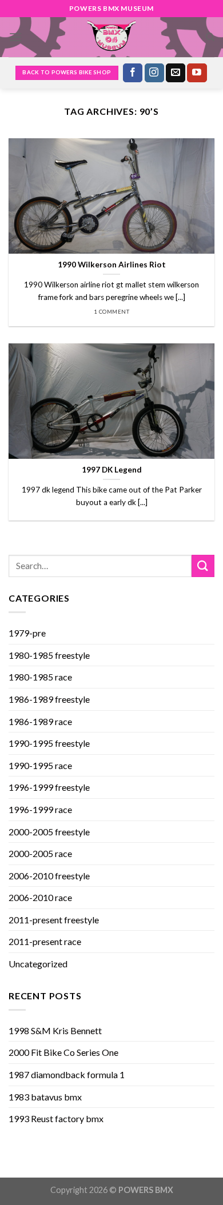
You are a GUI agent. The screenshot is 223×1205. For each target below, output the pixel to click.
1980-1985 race (40, 676)
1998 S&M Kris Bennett (55, 1030)
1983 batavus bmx (45, 1096)
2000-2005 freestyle (49, 831)
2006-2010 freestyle (49, 875)
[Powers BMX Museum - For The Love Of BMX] (111, 37)
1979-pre (27, 632)
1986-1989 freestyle (49, 699)
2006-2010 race (40, 897)
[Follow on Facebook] (132, 73)
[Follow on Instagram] (154, 73)
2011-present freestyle (54, 919)
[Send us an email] (175, 73)
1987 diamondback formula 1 (67, 1074)
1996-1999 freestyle (49, 787)
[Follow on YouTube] (196, 73)
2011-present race (45, 941)
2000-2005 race (40, 853)
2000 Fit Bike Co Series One (63, 1052)
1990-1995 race (40, 765)
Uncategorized (38, 963)
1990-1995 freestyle (49, 743)
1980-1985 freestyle (49, 655)
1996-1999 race (40, 809)
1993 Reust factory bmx (56, 1118)
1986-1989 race (40, 721)
